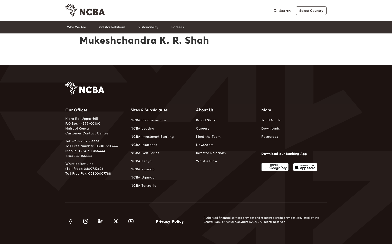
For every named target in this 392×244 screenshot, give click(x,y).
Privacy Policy (170, 221)
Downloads (270, 128)
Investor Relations (211, 153)
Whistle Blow (206, 161)
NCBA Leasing (142, 128)
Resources (269, 136)
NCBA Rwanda (143, 169)
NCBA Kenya (141, 161)
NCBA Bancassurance (148, 120)
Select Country (311, 11)
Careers (202, 128)
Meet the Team (208, 136)
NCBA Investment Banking (152, 136)
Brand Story (206, 120)
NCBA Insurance (144, 145)
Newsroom (205, 145)
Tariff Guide (271, 120)
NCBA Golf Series (145, 153)
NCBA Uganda (143, 177)
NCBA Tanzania (144, 185)
